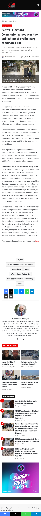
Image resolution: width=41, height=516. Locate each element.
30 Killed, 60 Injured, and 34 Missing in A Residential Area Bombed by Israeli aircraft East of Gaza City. (26, 452)
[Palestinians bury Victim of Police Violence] (30, 375)
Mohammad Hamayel (10, 57)
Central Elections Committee (20, 264)
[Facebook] (6, 291)
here (37, 241)
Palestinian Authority (21, 274)
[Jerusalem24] (11, 5)
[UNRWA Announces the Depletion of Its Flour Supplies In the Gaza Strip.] (8, 442)
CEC (21, 260)
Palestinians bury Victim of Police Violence (29, 383)
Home (5, 21)
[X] (11, 291)
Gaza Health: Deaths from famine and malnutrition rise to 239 (26, 402)
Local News (13, 21)
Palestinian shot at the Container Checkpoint (29, 363)
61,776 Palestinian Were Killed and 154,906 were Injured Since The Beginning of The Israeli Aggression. (26, 414)
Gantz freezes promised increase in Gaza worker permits (9, 384)
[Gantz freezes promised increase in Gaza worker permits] (11, 375)
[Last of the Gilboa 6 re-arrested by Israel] (11, 355)
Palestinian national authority (20, 279)
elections (17, 269)
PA (27, 269)
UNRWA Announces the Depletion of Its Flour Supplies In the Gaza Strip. (27, 440)
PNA (21, 283)
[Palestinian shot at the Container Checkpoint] (30, 355)
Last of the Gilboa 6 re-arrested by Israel (9, 363)
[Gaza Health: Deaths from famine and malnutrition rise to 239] (8, 404)
